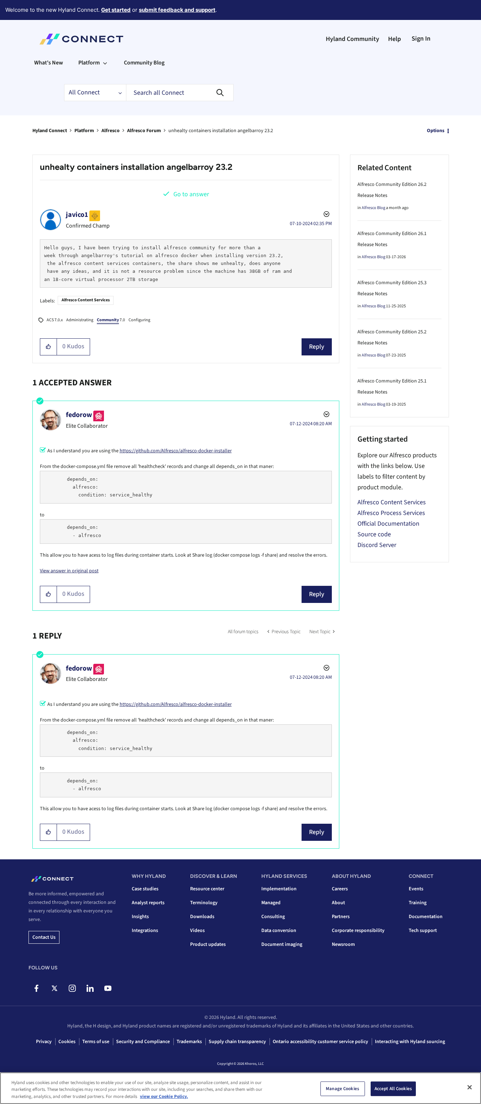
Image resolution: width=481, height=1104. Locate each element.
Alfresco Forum (144, 130)
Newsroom (343, 944)
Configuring (139, 320)
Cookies (66, 1041)
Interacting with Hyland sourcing (410, 1041)
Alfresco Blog (373, 208)
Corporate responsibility (358, 930)
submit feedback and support (177, 9)
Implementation (279, 888)
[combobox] (180, 92)
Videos (197, 930)
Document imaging (281, 944)
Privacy (44, 1041)
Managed (271, 902)
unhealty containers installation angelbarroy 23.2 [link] (220, 130)
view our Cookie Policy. (164, 1096)
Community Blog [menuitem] (144, 63)
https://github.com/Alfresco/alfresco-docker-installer (176, 450)
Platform (84, 130)
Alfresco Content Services (86, 300)
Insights (140, 916)
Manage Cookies (342, 1088)
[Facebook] (36, 988)
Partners (341, 916)
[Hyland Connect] (81, 39)
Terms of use (95, 1041)
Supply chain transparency (237, 1041)
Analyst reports (148, 902)
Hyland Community (352, 39)
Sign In (421, 38)
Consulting (273, 916)
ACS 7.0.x (55, 320)
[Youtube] (108, 988)
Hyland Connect (49, 130)
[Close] (469, 1087)
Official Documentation (388, 523)
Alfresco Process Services (391, 513)
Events (416, 888)
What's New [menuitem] (48, 63)
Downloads (202, 916)
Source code (374, 534)
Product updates (208, 944)
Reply (316, 346)
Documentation (426, 916)
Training (418, 902)
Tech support (423, 930)
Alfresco (110, 130)
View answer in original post (69, 570)
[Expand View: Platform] (105, 63)
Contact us (44, 937)
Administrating (79, 320)
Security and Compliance (143, 1041)
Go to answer (191, 194)
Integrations (145, 930)
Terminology (204, 902)
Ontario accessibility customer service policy (320, 1041)
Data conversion (278, 930)
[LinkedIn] (90, 988)
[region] (240, 1088)
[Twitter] (54, 988)
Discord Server (376, 545)
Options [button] (435, 130)
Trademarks (189, 1041)
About (338, 902)
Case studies (145, 888)
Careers (340, 888)
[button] (48, 347)
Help (394, 39)
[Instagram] (72, 988)
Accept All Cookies (393, 1088)
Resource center (207, 888)
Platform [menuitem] (89, 63)
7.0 (111, 320)
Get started (116, 9)
